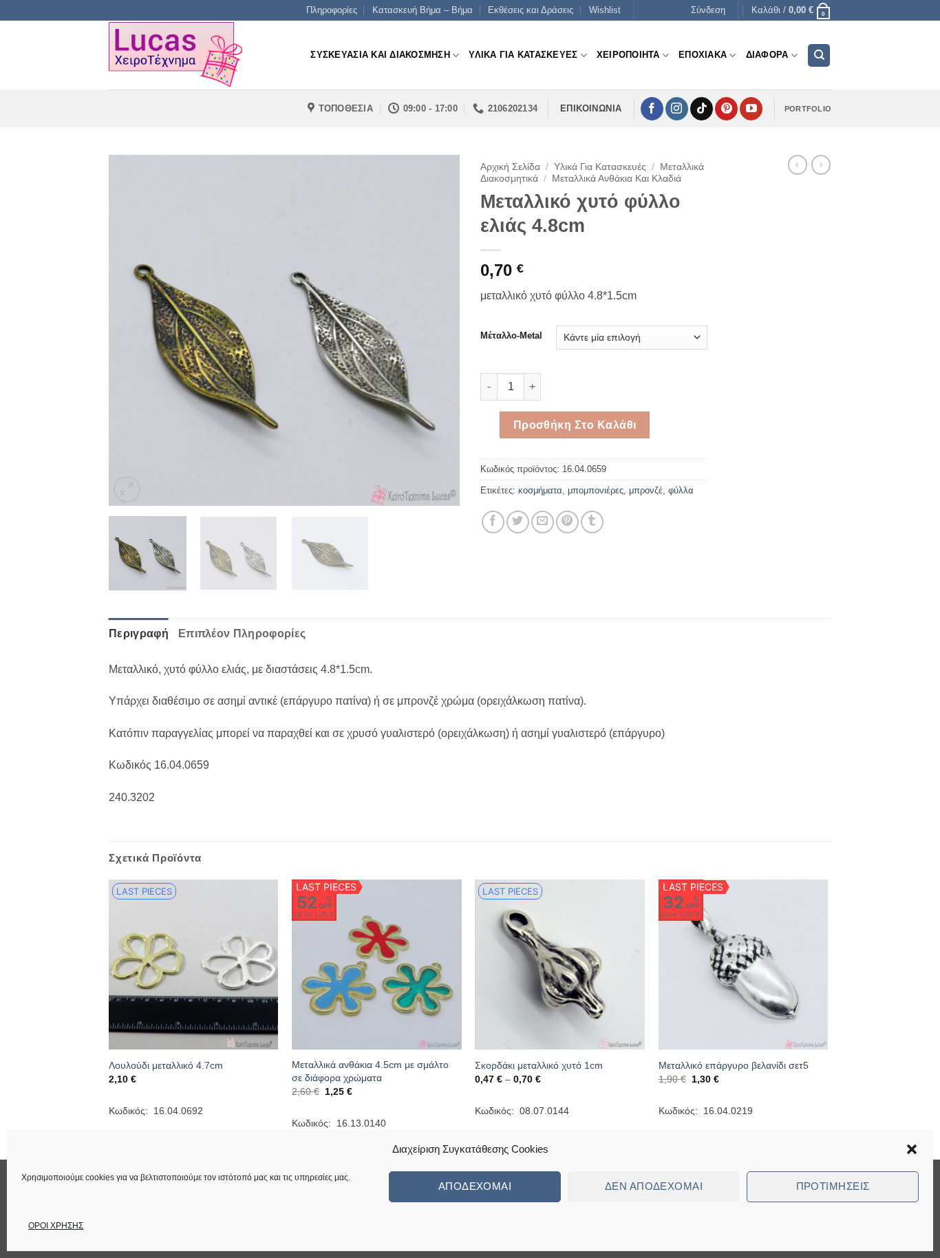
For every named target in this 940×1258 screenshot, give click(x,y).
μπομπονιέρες (595, 490)
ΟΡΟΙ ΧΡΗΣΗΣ (55, 1225)
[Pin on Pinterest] (567, 522)
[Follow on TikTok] (701, 108)
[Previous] (132, 330)
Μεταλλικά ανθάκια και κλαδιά (616, 178)
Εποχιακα (703, 55)
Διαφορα (767, 55)
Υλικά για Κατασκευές (600, 167)
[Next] (435, 330)
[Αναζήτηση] (819, 55)
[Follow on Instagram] (676, 108)
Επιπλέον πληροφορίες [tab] (242, 633)
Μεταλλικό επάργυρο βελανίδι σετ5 (734, 1065)
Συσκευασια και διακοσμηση (379, 55)
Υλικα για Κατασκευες (523, 55)
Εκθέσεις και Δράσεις (530, 10)
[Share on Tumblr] (592, 522)
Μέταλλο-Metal (511, 336)
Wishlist (605, 10)
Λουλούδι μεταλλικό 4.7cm (166, 1065)
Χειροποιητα (628, 55)
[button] (912, 1149)
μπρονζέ (646, 490)
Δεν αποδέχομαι (654, 1186)
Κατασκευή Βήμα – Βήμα (422, 10)
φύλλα (681, 490)
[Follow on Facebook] (652, 108)
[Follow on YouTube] (751, 108)
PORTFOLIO (807, 109)
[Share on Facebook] (493, 522)
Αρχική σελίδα (510, 167)
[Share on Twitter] (517, 522)
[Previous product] (821, 164)
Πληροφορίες (331, 10)
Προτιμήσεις (833, 1186)
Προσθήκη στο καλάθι (575, 425)
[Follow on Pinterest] (726, 108)
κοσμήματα (540, 490)
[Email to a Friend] (542, 522)
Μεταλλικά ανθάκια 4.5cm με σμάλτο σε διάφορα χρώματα (370, 1071)
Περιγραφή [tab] (139, 633)
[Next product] (797, 164)
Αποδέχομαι (475, 1186)
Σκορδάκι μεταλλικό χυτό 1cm (539, 1065)
